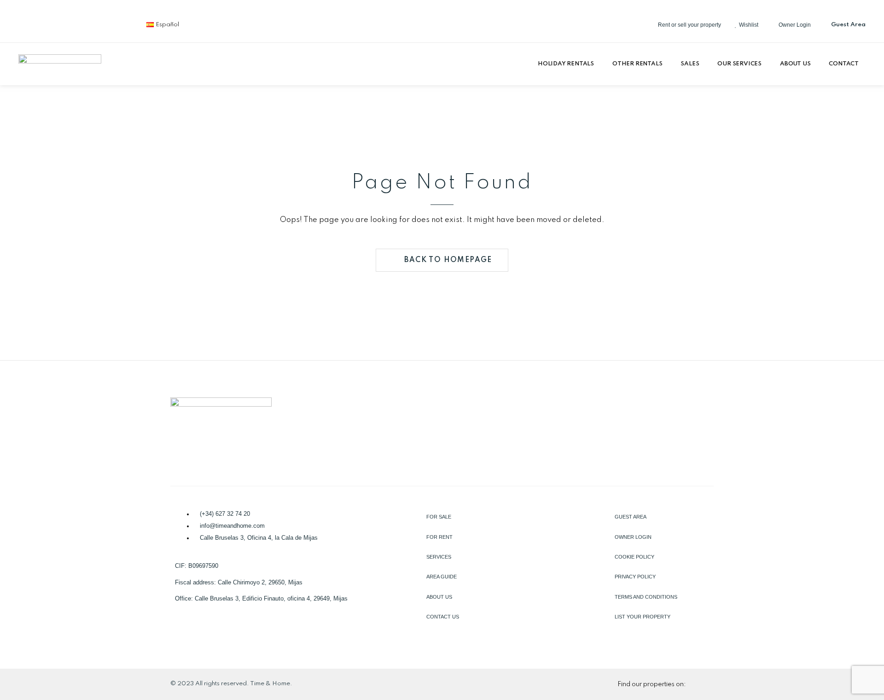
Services (438, 557)
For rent (439, 537)
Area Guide (441, 576)
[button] (568, 64)
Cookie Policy (634, 557)
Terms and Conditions (646, 597)
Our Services (739, 64)
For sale (438, 516)
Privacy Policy (635, 576)
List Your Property (642, 616)
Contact (844, 64)
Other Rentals (637, 64)
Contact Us (442, 616)
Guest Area (630, 516)
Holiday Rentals (566, 64)
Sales (689, 64)
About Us (795, 64)
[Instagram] (90, 23)
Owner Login (633, 537)
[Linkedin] (60, 23)
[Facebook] (29, 23)
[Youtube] (121, 23)
